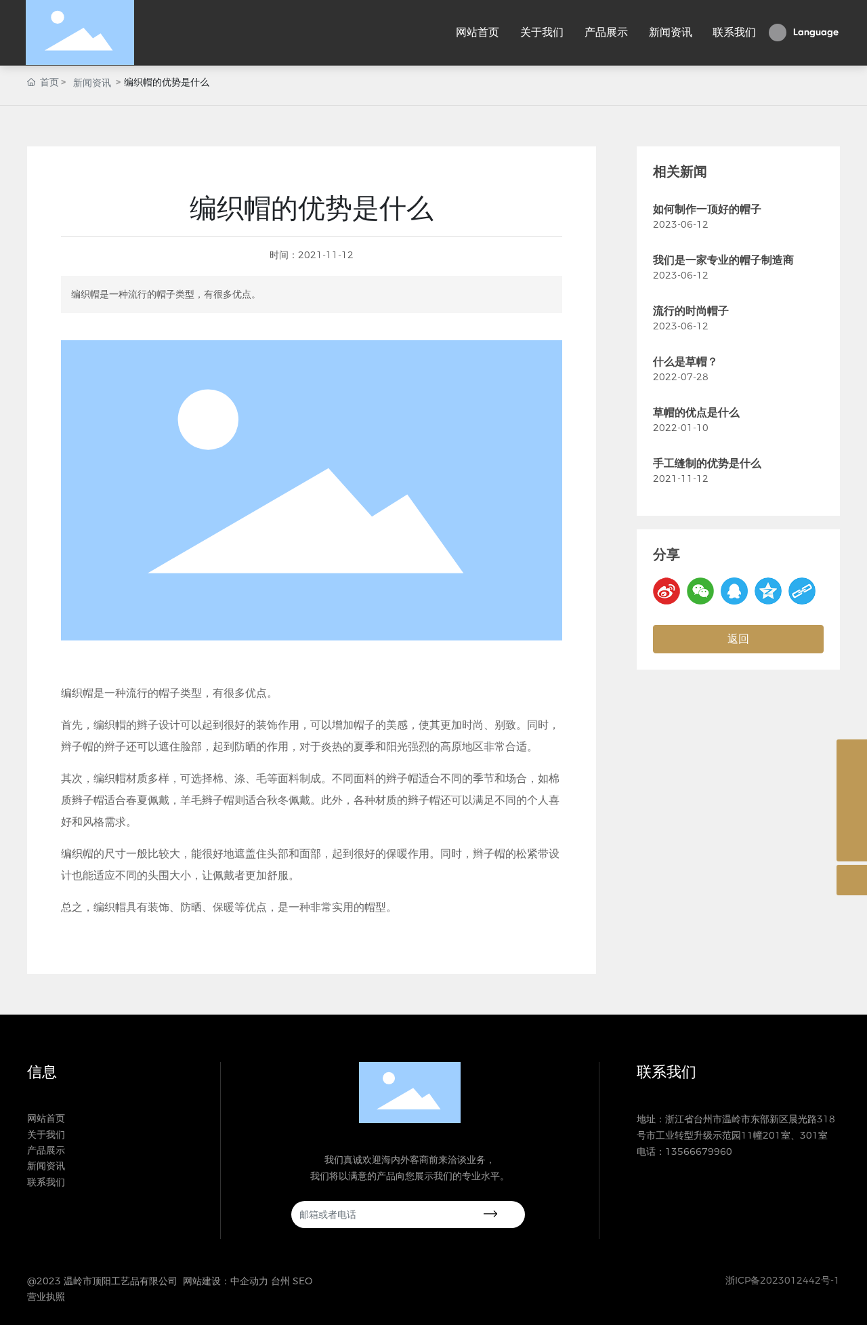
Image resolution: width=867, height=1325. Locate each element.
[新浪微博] (666, 591)
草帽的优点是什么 (696, 412)
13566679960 (698, 1151)
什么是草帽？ (685, 361)
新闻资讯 (92, 83)
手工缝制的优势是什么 (707, 463)
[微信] (700, 591)
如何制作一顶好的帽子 (707, 209)
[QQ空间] (768, 591)
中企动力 (249, 1281)
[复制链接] (802, 591)
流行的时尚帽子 (691, 310)
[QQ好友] (734, 591)
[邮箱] (852, 815)
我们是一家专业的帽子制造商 (723, 259)
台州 (280, 1281)
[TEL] (852, 754)
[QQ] (852, 785)
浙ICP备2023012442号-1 (782, 1280)
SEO (302, 1281)
